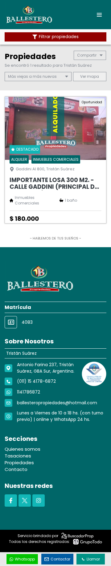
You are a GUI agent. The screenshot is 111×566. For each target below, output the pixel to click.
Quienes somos (22, 449)
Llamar (93, 559)
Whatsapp (25, 559)
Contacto (16, 469)
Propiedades (19, 462)
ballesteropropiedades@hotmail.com (57, 403)
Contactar (60, 559)
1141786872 (28, 392)
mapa (92, 76)
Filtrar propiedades (59, 37)
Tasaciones (18, 456)
